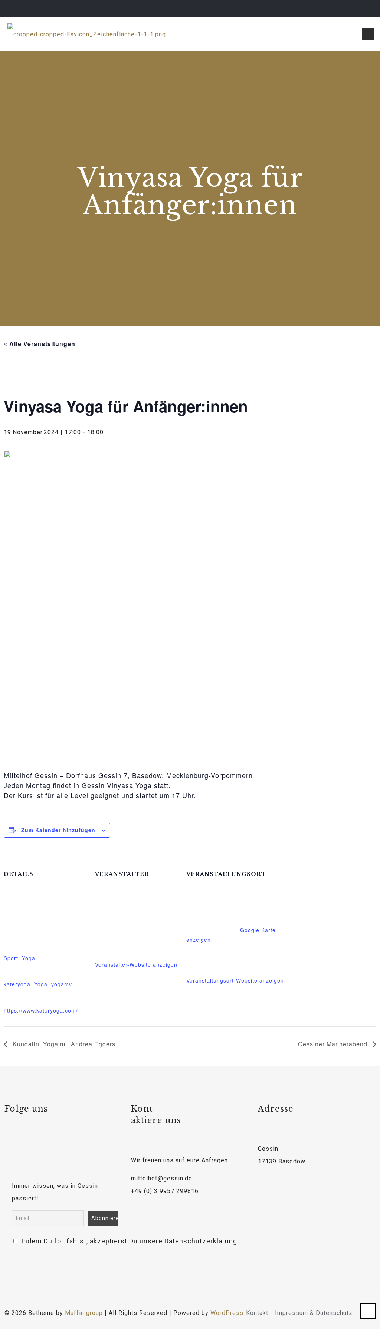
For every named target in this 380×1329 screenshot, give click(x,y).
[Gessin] (86, 34)
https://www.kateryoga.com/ (41, 1010)
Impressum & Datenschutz (314, 1312)
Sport (11, 958)
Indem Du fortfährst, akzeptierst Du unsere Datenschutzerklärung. (67, 1241)
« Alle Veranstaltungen (39, 343)
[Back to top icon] (368, 1311)
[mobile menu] (368, 34)
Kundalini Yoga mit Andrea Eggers (63, 1044)
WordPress (226, 1312)
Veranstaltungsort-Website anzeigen (235, 980)
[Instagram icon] (364, 9)
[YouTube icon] (354, 9)
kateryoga (17, 984)
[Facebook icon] (345, 9)
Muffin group (84, 1312)
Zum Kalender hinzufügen (58, 830)
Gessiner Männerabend (333, 1044)
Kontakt (257, 1312)
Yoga (28, 958)
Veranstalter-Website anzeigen (136, 964)
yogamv (61, 984)
